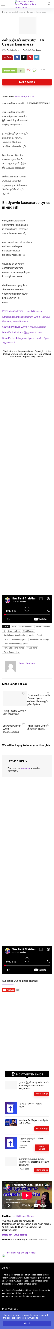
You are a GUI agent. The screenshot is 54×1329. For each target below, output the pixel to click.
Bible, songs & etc (24, 96)
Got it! (27, 1323)
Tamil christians (12, 50)
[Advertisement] (27, 476)
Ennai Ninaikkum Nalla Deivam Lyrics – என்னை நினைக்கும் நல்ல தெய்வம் (38, 700)
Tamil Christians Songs (32, 50)
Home (4, 12)
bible (14, 627)
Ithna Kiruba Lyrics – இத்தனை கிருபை (22, 332)
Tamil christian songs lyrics (16, 644)
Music (31, 635)
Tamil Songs (9, 652)
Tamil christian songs (39, 639)
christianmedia (25, 627)
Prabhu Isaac (24, 1169)
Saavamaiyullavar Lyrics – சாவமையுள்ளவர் (24, 326)
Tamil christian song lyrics (15, 639)
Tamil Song (32, 648)
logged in (25, 768)
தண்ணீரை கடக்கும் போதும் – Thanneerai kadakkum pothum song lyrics (34, 1161)
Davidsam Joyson (23, 1146)
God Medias (28, 631)
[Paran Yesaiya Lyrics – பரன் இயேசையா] (14, 692)
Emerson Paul (14, 631)
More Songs (27, 82)
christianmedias (43, 627)
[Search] (49, 4)
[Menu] (3, 4)
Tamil (39, 635)
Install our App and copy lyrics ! (19, 1253)
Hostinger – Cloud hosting (14, 1235)
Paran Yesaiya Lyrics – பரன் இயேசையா (22, 311)
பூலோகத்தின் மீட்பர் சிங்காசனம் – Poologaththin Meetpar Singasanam (34, 1085)
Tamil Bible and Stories (23, 1216)
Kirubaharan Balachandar (14, 635)
